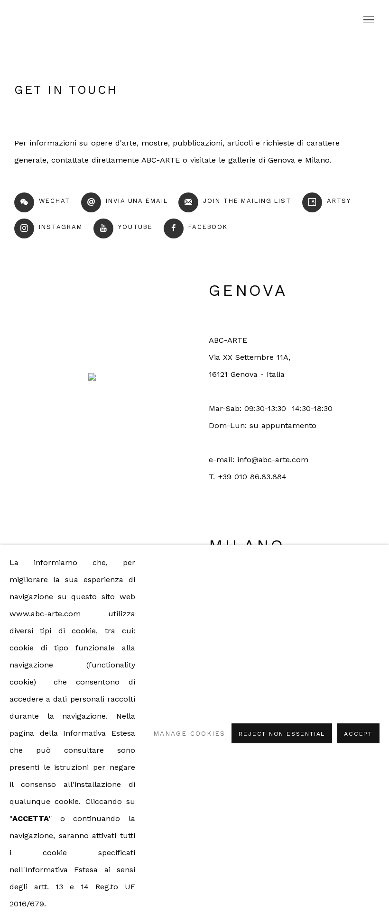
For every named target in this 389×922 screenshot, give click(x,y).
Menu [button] (368, 20)
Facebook (208, 226)
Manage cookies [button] (189, 733)
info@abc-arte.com (272, 459)
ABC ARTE (194, 20)
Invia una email (136, 200)
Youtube (135, 226)
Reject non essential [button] (282, 733)
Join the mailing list (247, 200)
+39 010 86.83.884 (252, 476)
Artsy (339, 200)
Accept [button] (358, 733)
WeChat (54, 200)
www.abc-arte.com (45, 613)
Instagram (61, 226)
